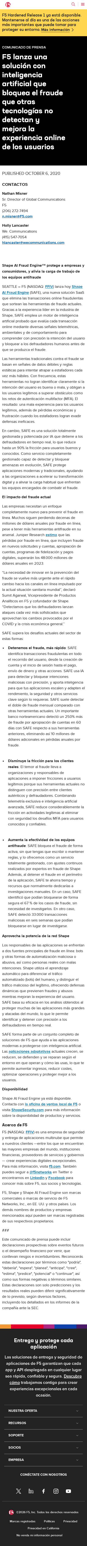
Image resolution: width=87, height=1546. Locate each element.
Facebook (56, 1178)
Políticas (49, 1521)
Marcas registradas (22, 1521)
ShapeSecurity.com (27, 1110)
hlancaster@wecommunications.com (33, 243)
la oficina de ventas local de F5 (51, 1104)
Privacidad (70, 1521)
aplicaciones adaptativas (29, 1051)
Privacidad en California (43, 1528)
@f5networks (41, 1172)
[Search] (73, 4)
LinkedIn (37, 1178)
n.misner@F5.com (17, 216)
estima (51, 535)
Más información (55, 30)
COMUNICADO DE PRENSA (24, 47)
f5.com (55, 1166)
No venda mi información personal (39, 1535)
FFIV (49, 286)
